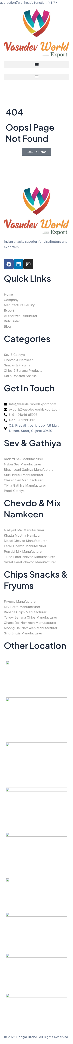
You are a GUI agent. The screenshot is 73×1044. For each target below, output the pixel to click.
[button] (36, 64)
